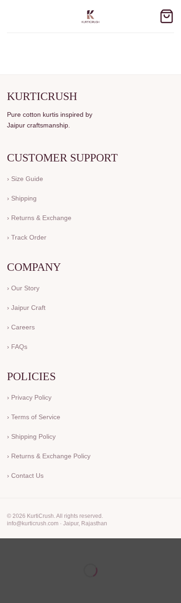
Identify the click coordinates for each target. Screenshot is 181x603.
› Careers (21, 327)
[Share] (63, 547)
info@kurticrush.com (32, 523)
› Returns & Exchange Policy (48, 456)
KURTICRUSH (42, 96)
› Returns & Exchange (39, 217)
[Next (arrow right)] (36, 586)
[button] (12, 16)
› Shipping (22, 198)
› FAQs (17, 346)
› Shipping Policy (31, 436)
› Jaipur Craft (26, 307)
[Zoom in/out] (9, 547)
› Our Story (23, 288)
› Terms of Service (33, 417)
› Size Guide (25, 178)
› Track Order (26, 237)
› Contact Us (25, 475)
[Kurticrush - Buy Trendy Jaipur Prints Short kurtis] (90, 16)
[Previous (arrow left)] (9, 586)
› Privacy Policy (29, 397)
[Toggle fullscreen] (36, 547)
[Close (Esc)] (91, 547)
